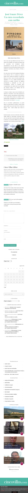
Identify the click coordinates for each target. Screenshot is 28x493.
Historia (16, 23)
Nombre (6, 225)
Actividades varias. (8, 23)
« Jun (5, 287)
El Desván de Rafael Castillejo (11, 394)
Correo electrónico (6, 232)
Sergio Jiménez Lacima (9, 401)
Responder (6, 184)
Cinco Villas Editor (11, 22)
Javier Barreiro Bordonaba (10, 368)
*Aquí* (22, 121)
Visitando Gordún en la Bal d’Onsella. (13, 415)
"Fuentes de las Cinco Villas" (11, 155)
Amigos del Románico (9, 380)
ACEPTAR (14, 492)
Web (5, 239)
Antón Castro (7, 363)
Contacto (14, 255)
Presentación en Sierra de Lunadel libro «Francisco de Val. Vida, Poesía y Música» (12, 429)
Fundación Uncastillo (9, 396)
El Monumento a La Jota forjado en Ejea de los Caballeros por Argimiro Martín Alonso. (13, 320)
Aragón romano (8, 366)
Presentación (14, 252)
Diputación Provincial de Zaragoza (12, 389)
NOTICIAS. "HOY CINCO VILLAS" (12, 374)
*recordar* (17, 100)
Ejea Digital (7, 391)
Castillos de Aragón (9, 384)
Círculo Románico (8, 387)
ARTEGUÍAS (7, 382)
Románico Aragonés (9, 398)
